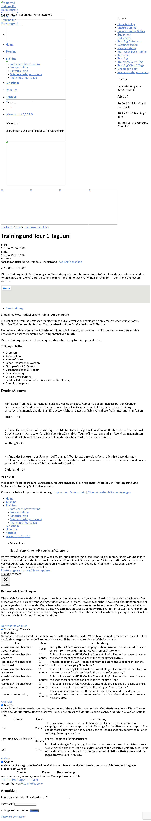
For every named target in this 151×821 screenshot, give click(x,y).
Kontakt (11, 97)
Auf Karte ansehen (70, 261)
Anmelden (34, 811)
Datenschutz (77, 492)
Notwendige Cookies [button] (14, 625)
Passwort (7, 803)
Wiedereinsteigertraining (26, 74)
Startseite (7, 227)
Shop (18, 227)
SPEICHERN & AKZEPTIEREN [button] (19, 780)
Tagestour (123, 55)
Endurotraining (126, 27)
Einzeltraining (19, 70)
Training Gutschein (129, 41)
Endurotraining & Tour (131, 31)
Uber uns (11, 90)
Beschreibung (14, 308)
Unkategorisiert (127, 68)
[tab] (78, 308)
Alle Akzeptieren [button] (40, 570)
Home (9, 44)
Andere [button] (5, 758)
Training (11, 58)
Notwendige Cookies (17, 629)
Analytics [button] (6, 701)
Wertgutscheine (127, 44)
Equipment (124, 34)
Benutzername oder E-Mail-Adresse (24, 797)
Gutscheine (124, 38)
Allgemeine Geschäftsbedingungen (109, 492)
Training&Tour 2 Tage (130, 65)
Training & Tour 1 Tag (23, 77)
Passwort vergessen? (14, 816)
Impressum (61, 492)
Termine (11, 51)
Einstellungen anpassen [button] (15, 570)
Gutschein (12, 82)
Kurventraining (19, 67)
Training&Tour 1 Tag (36, 227)
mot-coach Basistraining (25, 64)
